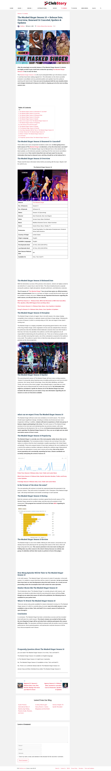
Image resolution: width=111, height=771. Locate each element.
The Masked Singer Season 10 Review (29, 128)
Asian (19, 8)
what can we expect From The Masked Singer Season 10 (33, 120)
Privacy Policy (74, 768)
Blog (94, 8)
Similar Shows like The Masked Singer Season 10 (32, 132)
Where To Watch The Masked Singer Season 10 (32, 133)
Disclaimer (81, 768)
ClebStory (22, 26)
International (42, 8)
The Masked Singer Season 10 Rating (28, 126)
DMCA (68, 768)
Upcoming (49, 26)
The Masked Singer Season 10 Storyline (29, 117)
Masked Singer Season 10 (27, 74)
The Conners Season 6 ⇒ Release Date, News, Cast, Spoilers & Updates (39, 306)
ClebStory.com (22, 768)
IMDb (55, 503)
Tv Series (64, 8)
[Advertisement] (43, 96)
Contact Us (63, 768)
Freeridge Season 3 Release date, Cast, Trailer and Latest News (37, 481)
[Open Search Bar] (100, 8)
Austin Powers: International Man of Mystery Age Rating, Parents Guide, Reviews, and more (25, 709)
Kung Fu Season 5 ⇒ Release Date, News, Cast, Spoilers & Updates (38, 309)
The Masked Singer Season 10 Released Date (30, 115)
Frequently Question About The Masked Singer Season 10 (34, 137)
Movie (55, 8)
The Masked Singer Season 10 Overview (29, 113)
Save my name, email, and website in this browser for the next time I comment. (41, 756)
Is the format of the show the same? (28, 124)
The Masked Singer (38, 202)
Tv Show (74, 8)
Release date (44, 26)
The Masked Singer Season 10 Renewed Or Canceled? (33, 111)
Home (11, 8)
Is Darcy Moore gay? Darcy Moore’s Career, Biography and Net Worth (42, 707)
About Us (57, 768)
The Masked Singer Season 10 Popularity (29, 122)
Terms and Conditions (89, 768)
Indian (29, 8)
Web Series (84, 8)
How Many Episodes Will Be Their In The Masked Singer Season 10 (37, 130)
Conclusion (23, 135)
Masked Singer (34, 147)
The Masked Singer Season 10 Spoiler (28, 119)
